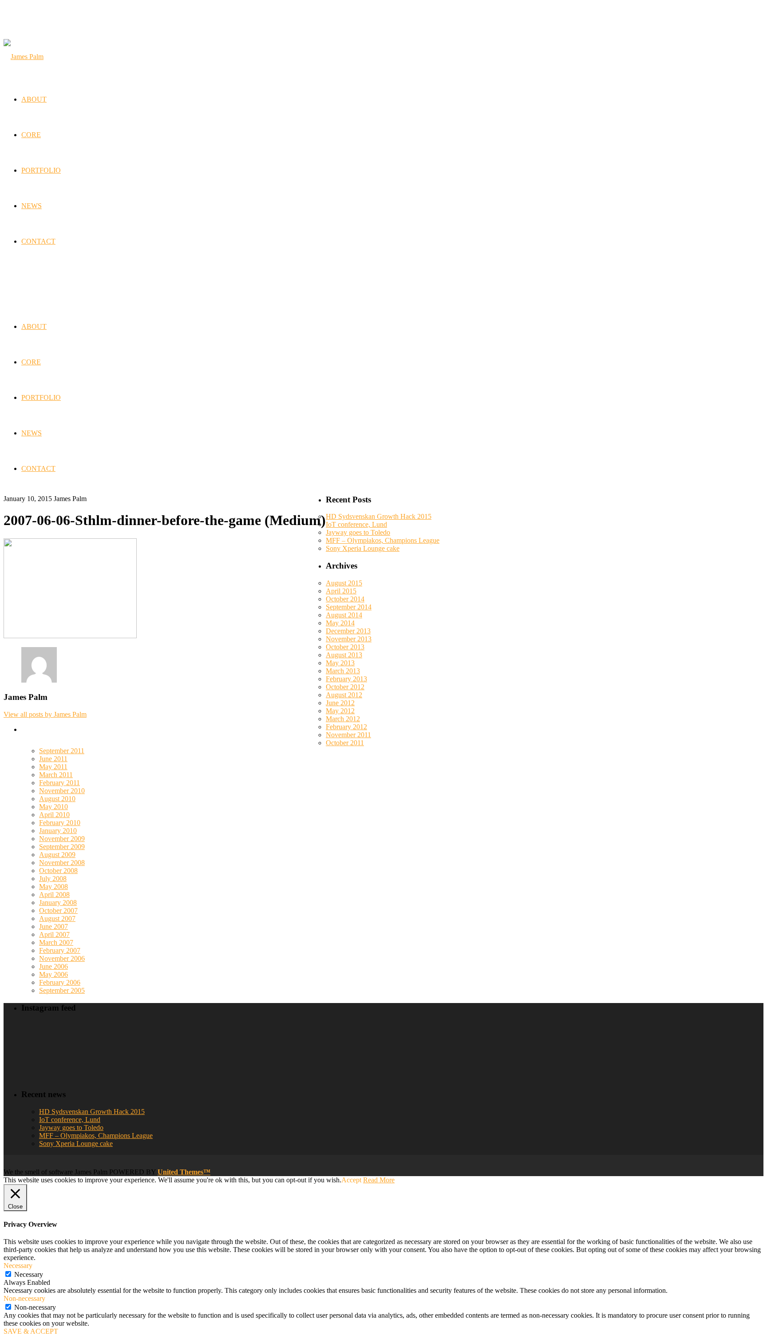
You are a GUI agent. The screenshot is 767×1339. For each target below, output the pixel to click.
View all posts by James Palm (45, 714)
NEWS (31, 433)
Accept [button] (351, 1180)
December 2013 (348, 631)
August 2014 (344, 615)
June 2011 (53, 758)
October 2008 (58, 870)
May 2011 (53, 766)
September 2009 (62, 846)
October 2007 (58, 910)
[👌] (84, 1030)
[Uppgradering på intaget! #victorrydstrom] (84, 1051)
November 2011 (348, 735)
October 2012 (345, 687)
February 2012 (346, 727)
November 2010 (62, 790)
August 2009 (57, 854)
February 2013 (346, 679)
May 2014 (340, 623)
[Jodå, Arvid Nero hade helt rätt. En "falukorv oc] (344, 1059)
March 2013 (343, 671)
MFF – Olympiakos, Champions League (382, 540)
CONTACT (38, 468)
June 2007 (53, 926)
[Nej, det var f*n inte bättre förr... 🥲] (344, 1030)
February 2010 (59, 822)
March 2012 (343, 719)
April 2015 (341, 591)
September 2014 (349, 607)
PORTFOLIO (41, 397)
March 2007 (56, 942)
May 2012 (340, 711)
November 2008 (62, 862)
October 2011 (345, 743)
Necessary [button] (18, 1265)
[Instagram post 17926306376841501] (214, 1030)
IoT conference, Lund (356, 524)
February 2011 (59, 782)
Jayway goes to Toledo (358, 532)
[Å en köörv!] (214, 1051)
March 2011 (56, 774)
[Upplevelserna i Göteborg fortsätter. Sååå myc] (474, 1055)
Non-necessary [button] (24, 1298)
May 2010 (53, 806)
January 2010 (58, 830)
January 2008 (58, 902)
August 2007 (57, 918)
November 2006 (62, 958)
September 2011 (61, 750)
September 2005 (62, 990)
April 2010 (54, 814)
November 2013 (349, 639)
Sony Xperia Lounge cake (362, 548)
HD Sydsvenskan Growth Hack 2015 (378, 516)
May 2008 (53, 886)
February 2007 (59, 950)
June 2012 (340, 703)
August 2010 (57, 798)
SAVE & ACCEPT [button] (31, 1331)
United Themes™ (184, 1172)
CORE (31, 362)
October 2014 (345, 599)
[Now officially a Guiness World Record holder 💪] (474, 1034)
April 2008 (54, 894)
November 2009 (62, 838)
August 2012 (344, 695)
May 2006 (53, 974)
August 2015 (344, 583)
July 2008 (53, 878)
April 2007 (54, 934)
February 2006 (59, 982)
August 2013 (344, 655)
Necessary (28, 1274)
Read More (379, 1180)
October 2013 (345, 647)
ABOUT (34, 326)
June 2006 (53, 966)
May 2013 (340, 663)
